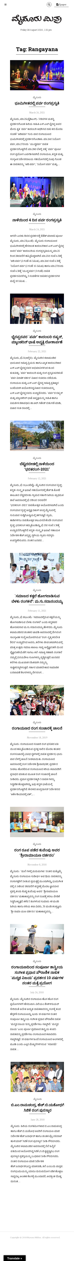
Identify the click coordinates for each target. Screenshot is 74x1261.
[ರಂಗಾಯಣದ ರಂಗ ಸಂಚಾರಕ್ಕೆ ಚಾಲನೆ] (37, 714)
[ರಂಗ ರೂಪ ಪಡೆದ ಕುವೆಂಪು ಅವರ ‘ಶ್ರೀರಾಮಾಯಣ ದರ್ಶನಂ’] (37, 836)
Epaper (62, 4)
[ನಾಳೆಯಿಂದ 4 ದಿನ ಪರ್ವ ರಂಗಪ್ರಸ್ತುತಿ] (37, 206)
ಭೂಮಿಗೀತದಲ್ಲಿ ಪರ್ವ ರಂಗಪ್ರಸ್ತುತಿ (37, 103)
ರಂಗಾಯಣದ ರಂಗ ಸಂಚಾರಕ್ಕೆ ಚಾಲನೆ (37, 728)
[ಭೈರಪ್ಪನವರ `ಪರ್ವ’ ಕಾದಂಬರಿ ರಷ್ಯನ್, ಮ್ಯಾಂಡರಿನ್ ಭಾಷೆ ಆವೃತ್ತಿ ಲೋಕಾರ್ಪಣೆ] (37, 323)
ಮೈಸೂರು (37, 97)
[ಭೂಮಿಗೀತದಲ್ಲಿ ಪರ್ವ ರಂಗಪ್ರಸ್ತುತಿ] (37, 89)
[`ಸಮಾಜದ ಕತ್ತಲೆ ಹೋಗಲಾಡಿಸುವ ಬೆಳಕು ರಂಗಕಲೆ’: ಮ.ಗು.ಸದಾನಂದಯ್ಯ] (37, 582)
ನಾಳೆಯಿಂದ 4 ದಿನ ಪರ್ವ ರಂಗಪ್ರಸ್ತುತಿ (37, 219)
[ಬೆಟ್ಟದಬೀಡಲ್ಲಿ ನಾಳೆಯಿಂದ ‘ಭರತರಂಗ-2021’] (37, 450)
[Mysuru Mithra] (37, 20)
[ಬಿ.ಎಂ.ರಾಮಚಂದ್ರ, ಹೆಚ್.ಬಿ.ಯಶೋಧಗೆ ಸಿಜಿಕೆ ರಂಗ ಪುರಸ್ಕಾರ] (37, 1091)
